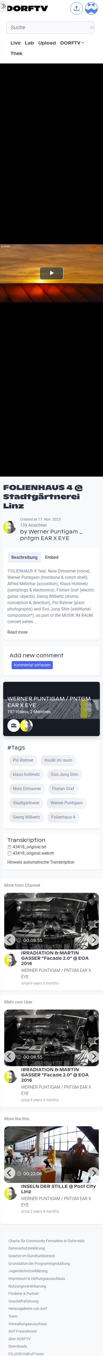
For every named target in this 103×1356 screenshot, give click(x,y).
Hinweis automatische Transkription (40, 862)
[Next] (93, 940)
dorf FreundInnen (22, 1331)
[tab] (24, 557)
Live (16, 43)
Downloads (17, 1346)
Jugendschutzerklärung (28, 1271)
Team (12, 1316)
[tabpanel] (51, 601)
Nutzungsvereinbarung (27, 1286)
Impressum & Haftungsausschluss (36, 1278)
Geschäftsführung (23, 1301)
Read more (17, 632)
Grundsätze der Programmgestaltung (39, 1263)
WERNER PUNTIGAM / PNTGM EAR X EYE (49, 702)
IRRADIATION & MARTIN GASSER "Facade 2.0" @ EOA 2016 (55, 958)
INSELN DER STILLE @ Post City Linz (58, 1189)
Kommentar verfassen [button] (32, 665)
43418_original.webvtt (33, 853)
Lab (29, 43)
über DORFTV (19, 1339)
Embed (51, 557)
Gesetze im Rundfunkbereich (31, 1256)
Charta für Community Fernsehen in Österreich (46, 1241)
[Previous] (9, 940)
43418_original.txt (29, 846)
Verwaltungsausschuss (27, 1324)
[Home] (36, 8)
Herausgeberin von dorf (27, 1308)
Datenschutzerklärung (26, 1248)
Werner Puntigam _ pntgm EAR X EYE (51, 535)
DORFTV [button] (70, 43)
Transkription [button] (26, 840)
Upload (47, 43)
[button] (76, 8)
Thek (16, 53)
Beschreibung (24, 557)
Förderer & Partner (23, 1293)
